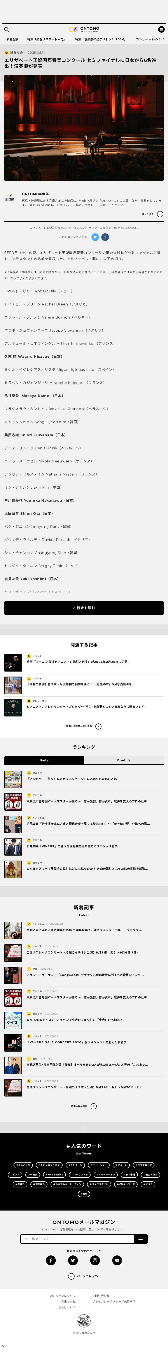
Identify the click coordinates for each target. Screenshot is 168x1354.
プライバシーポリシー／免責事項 (114, 1301)
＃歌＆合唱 (129, 1174)
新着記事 (13, 39)
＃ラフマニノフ (143, 1165)
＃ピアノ (15, 1174)
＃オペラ (148, 1184)
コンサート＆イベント (151, 39)
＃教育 (84, 1193)
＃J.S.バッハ (23, 1165)
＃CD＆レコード (126, 1184)
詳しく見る (148, 214)
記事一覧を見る (79, 1106)
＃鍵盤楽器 (39, 1184)
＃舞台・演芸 (151, 1174)
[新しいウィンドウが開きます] (51, 1260)
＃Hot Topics (54, 1174)
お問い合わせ (101, 1295)
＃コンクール (75, 1165)
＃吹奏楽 (32, 1174)
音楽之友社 (68, 1301)
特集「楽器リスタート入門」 (46, 39)
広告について (67, 1307)
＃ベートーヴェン (105, 1174)
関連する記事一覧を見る (79, 726)
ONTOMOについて (62, 1295)
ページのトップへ (88, 1276)
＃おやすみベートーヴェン (67, 1184)
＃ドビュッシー (99, 1165)
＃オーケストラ (80, 1174)
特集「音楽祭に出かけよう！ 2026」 (101, 39)
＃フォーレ (121, 1165)
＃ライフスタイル (99, 1184)
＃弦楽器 (20, 1184)
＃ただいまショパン (49, 1165)
